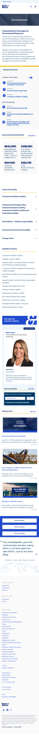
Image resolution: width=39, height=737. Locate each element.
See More (31, 135)
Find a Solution (19, 527)
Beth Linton (10, 332)
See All (30, 389)
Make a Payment (7, 1)
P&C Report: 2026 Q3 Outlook (12, 501)
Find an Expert (19, 520)
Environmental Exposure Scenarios (14, 436)
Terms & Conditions (7, 727)
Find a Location (19, 533)
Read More (9, 381)
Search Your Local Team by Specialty (18, 402)
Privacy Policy (17, 727)
